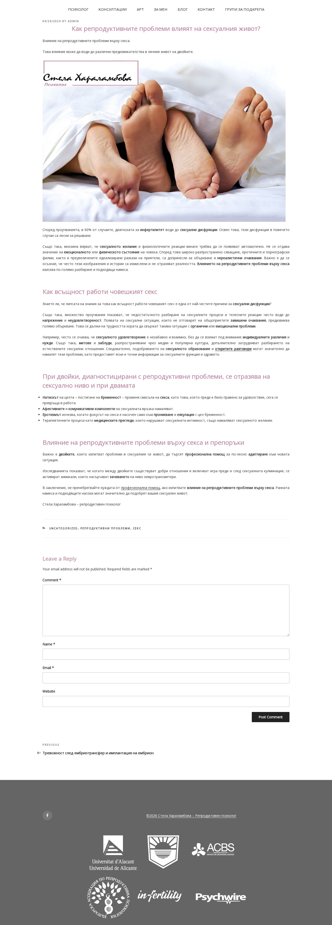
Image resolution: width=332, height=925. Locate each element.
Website (49, 691)
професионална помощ (140, 487)
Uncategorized (63, 528)
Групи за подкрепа (244, 9)
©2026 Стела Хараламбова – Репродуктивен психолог (191, 815)
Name (49, 644)
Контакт (206, 9)
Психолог (78, 9)
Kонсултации (112, 9)
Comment (52, 580)
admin (73, 21)
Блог (183, 9)
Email (48, 667)
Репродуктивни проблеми (105, 528)
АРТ (140, 9)
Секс (137, 528)
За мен (160, 9)
